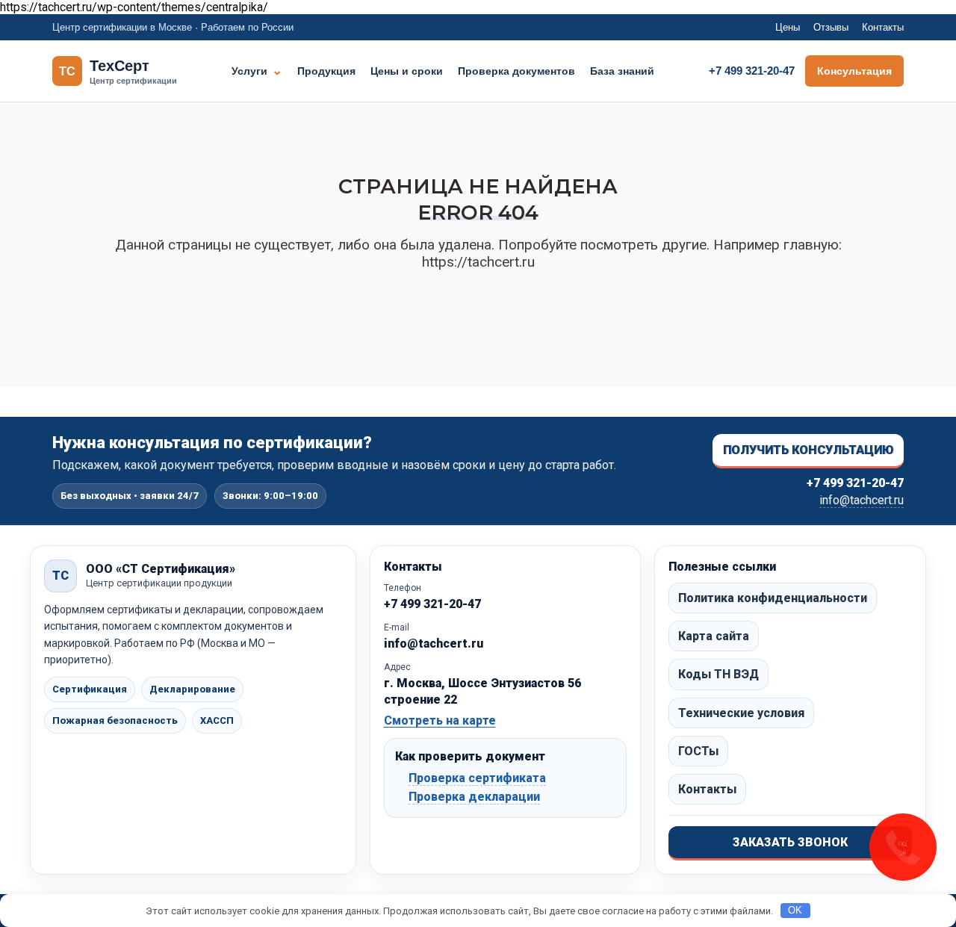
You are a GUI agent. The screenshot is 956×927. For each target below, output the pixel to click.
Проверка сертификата (477, 778)
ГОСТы (698, 751)
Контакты (883, 27)
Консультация (854, 71)
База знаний (622, 71)
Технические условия (741, 713)
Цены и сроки (406, 71)
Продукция (326, 71)
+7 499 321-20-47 (752, 70)
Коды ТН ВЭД (718, 674)
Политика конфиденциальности (772, 598)
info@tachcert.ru (861, 500)
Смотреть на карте (440, 720)
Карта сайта (713, 636)
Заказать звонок (790, 842)
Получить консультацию (808, 450)
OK (795, 910)
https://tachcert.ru (478, 261)
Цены (787, 27)
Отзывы (830, 27)
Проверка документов (516, 71)
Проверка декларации (474, 797)
